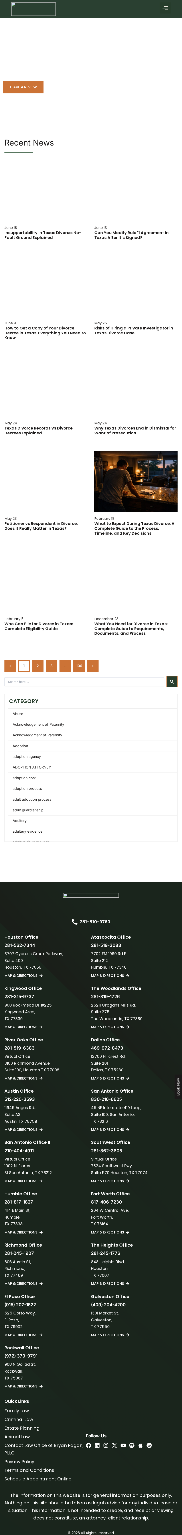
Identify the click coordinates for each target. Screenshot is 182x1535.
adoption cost (24, 778)
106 (80, 664)
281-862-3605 (106, 1150)
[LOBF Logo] (91, 901)
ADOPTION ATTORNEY (32, 767)
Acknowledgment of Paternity (37, 735)
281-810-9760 (95, 922)
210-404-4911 (19, 1150)
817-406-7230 (106, 1202)
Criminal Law (18, 1419)
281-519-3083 (106, 945)
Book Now (178, 1087)
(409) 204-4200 (108, 1304)
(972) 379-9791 (21, 1356)
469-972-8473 (107, 1048)
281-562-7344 (19, 945)
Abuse (18, 713)
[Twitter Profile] (114, 1445)
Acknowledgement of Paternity (38, 724)
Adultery (20, 820)
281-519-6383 (19, 1048)
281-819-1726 (105, 996)
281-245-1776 (105, 1253)
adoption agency (27, 756)
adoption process (27, 788)
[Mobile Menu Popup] (165, 8)
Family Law (16, 1411)
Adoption (20, 746)
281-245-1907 (19, 1253)
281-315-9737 (19, 996)
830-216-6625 (106, 1099)
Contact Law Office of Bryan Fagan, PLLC (43, 1449)
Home (12, 72)
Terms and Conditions (29, 1470)
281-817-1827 (18, 1202)
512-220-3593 (19, 1099)
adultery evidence (27, 831)
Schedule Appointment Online (37, 1479)
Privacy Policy (19, 1461)
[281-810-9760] (74, 922)
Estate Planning (22, 1428)
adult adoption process (32, 799)
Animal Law (17, 1437)
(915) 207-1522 (20, 1304)
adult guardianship (28, 810)
